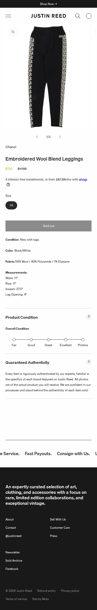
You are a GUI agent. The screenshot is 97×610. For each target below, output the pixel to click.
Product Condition (21, 317)
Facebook (11, 568)
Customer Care (60, 527)
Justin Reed (24, 590)
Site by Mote (40, 599)
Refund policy (46, 590)
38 (13, 206)
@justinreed (13, 535)
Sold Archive (13, 560)
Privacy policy (70, 590)
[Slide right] (59, 136)
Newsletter (12, 552)
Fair (14, 345)
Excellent (66, 345)
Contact (10, 527)
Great (48, 345)
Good (31, 345)
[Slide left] (37, 136)
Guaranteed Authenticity (27, 362)
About (9, 519)
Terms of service (16, 599)
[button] (8, 15)
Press (53, 535)
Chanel (10, 147)
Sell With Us (58, 519)
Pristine (83, 345)
